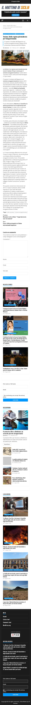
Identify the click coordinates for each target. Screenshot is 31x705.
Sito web (5, 271)
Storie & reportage (9, 598)
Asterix (6, 435)
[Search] (27, 20)
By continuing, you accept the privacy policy (14, 396)
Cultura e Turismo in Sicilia (9, 33)
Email (4, 265)
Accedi (4, 616)
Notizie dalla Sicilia (20, 33)
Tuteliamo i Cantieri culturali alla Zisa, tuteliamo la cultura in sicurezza (7, 471)
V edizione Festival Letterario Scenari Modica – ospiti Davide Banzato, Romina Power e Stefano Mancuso (15, 297)
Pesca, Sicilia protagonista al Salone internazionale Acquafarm (12, 223)
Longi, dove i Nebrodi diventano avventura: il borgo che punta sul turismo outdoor (15, 590)
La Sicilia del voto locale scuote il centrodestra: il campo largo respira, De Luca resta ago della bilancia (15, 562)
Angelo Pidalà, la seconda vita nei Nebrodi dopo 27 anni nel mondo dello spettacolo (15, 668)
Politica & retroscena (18, 569)
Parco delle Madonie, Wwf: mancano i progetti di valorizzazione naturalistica (7, 480)
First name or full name (9, 384)
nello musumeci (10, 212)
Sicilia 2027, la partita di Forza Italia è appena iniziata (7, 451)
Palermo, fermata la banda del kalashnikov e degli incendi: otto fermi (15, 535)
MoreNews (23, 701)
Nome (4, 259)
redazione (6, 47)
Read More (7, 444)
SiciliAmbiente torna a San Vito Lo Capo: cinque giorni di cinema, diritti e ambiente (15, 357)
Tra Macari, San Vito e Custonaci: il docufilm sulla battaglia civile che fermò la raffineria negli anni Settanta (15, 506)
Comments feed (7, 622)
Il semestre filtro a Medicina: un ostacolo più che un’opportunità (15, 420)
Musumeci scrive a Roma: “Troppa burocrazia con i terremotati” (14, 217)
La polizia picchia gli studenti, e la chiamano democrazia (7, 461)
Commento (6, 239)
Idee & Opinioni (8, 428)
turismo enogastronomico (21, 212)
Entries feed (6, 619)
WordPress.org (7, 625)
